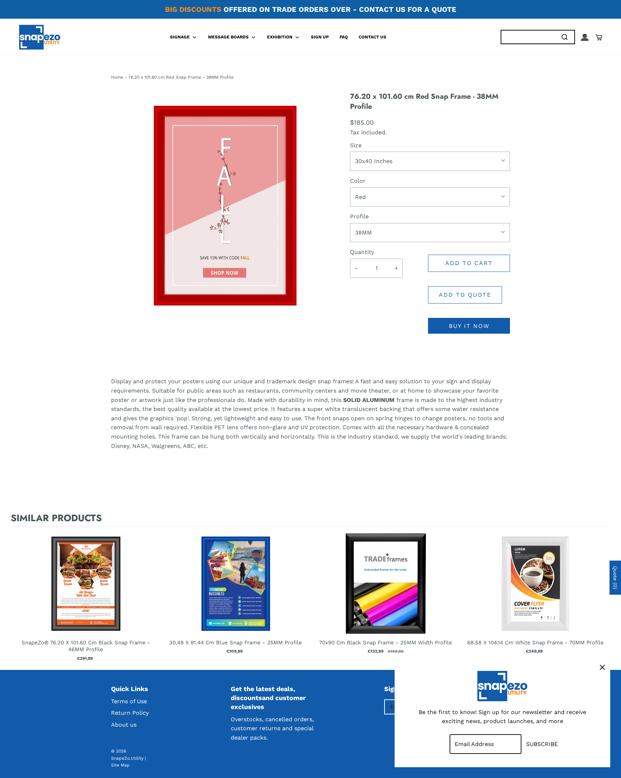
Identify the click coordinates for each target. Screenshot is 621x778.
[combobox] (528, 37)
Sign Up (320, 37)
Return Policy (130, 712)
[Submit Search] (564, 37)
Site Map (120, 765)
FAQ (344, 37)
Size (356, 145)
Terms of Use (129, 701)
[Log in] (584, 37)
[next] (603, 597)
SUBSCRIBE (542, 744)
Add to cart (469, 263)
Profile (359, 216)
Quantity (362, 252)
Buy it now (469, 326)
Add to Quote (465, 294)
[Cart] (598, 37)
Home (117, 77)
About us (124, 724)
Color (357, 180)
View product (85, 591)
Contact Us (372, 37)
